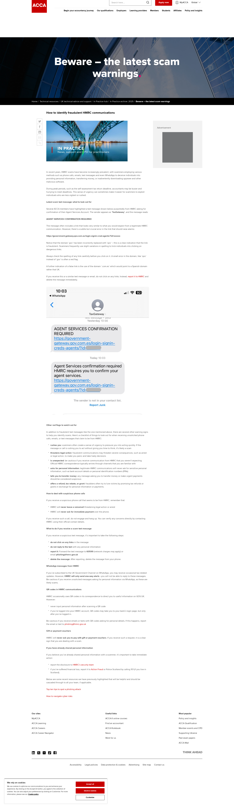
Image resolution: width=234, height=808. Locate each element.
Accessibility (76, 764)
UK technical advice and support (76, 101)
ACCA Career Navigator (43, 733)
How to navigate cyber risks (59, 696)
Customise (90, 797)
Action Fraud (97, 669)
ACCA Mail (184, 742)
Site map (147, 764)
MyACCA (36, 718)
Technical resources (49, 101)
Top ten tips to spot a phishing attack (63, 689)
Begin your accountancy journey (79, 10)
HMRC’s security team (83, 664)
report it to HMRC (136, 276)
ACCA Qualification (188, 723)
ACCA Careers (38, 728)
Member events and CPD (190, 728)
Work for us (110, 738)
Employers (121, 10)
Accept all (90, 784)
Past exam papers (187, 738)
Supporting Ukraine (188, 733)
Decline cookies (90, 791)
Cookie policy (33, 794)
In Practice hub (101, 101)
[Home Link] (192, 752)
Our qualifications (105, 10)
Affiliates (177, 10)
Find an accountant (114, 723)
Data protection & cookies (113, 764)
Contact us (159, 764)
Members (154, 10)
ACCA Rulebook (113, 728)
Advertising (134, 764)
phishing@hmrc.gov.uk (75, 624)
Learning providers (138, 10)
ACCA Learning (39, 723)
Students (166, 10)
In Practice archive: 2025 (121, 101)
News (108, 733)
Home (34, 101)
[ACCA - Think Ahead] (39, 12)
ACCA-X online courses (116, 718)
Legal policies (91, 764)
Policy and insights (193, 10)
